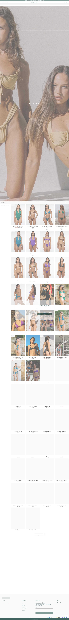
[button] (34, 619)
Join (44, 314)
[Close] (53, 301)
